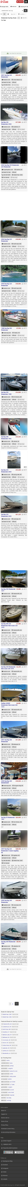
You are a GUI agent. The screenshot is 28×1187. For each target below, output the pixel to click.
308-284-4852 (6, 860)
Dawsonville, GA (17, 593)
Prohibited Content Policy (7, 1128)
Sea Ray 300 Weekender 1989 (6, 393)
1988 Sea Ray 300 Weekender (6, 329)
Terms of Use (4, 1121)
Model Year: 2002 (18, 175)
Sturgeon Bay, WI (18, 785)
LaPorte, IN (16, 441)
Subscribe (24, 18)
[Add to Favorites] (26, 75)
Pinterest (5, 1175)
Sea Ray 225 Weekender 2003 (6, 471)
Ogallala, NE (16, 855)
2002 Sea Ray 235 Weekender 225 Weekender (10, 166)
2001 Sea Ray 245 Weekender (6, 76)
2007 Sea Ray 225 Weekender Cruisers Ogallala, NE (10, 850)
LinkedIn (5, 1179)
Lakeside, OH (16, 946)
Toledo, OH (17, 332)
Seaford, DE (19, 169)
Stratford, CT (16, 127)
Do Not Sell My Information (8, 1132)
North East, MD (17, 243)
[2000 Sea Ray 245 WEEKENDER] (14, 771)
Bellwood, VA (16, 744)
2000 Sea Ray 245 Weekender (6, 901)
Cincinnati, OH (17, 905)
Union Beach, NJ (17, 79)
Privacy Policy (4, 1125)
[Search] (25, 10)
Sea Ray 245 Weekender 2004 (6, 123)
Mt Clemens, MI (17, 397)
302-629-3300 (6, 175)
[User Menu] (26, 1)
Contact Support (7, 1140)
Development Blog (7, 1161)
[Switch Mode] (8, 14)
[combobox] (12, 10)
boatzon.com (6, 79)
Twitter (4, 1172)
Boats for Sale (6, 82)
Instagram (5, 1168)
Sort (14, 14)
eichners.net (6, 855)
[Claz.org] (4, 1)
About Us (3, 1110)
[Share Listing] (24, 75)
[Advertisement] (14, 36)
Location (22, 14)
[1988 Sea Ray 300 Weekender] (14, 318)
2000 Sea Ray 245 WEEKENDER (6, 782)
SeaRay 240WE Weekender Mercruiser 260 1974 (9, 705)
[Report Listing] (22, 75)
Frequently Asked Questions (10, 1148)
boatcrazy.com (7, 332)
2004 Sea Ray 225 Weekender (6, 240)
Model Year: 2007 (18, 860)
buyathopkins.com (8, 169)
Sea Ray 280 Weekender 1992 (6, 437)
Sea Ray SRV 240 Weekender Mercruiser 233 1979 (9, 625)
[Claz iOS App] (19, 1153)
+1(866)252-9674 (7, 1144)
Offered (14, 82)
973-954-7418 (6, 85)
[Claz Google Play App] (8, 1153)
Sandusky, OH (16, 519)
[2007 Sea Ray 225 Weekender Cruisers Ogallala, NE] (14, 838)
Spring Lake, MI (17, 474)
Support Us (4, 1114)
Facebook (5, 1164)
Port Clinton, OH (17, 822)
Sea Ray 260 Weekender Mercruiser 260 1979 (8, 668)
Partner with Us (5, 1117)
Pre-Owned (6, 177)
